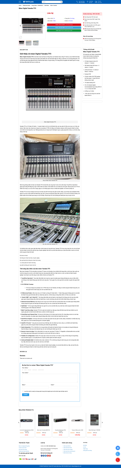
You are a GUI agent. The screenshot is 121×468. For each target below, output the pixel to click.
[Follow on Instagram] (44, 456)
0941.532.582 (22, 455)
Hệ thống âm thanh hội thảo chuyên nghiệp (29, 258)
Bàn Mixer (47, 5)
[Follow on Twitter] (46, 456)
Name (24, 384)
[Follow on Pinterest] (48, 456)
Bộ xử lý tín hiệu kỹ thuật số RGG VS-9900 (26, 431)
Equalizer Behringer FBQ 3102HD (60, 431)
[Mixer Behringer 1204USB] (94, 420)
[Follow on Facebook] (42, 456)
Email (52, 384)
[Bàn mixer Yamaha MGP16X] (43, 420)
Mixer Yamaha (53, 5)
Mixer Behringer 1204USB (94, 430)
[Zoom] (20, 37)
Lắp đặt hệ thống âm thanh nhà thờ (28, 265)
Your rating (25, 367)
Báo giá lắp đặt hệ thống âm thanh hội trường (30, 260)
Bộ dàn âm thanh (24, 255)
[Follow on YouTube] (50, 456)
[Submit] (61, 2)
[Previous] (20, 25)
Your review (25, 372)
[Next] (44, 25)
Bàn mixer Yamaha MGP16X (43, 430)
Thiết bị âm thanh (26, 5)
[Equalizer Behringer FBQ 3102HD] (60, 420)
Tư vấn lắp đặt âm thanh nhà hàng (28, 262)
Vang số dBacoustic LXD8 (77, 430)
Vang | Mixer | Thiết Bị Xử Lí (37, 5)
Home (20, 5)
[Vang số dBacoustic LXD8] (77, 420)
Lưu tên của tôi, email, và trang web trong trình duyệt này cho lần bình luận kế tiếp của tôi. (46, 391)
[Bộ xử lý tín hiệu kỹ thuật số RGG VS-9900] (26, 420)
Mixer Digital (23, 56)
